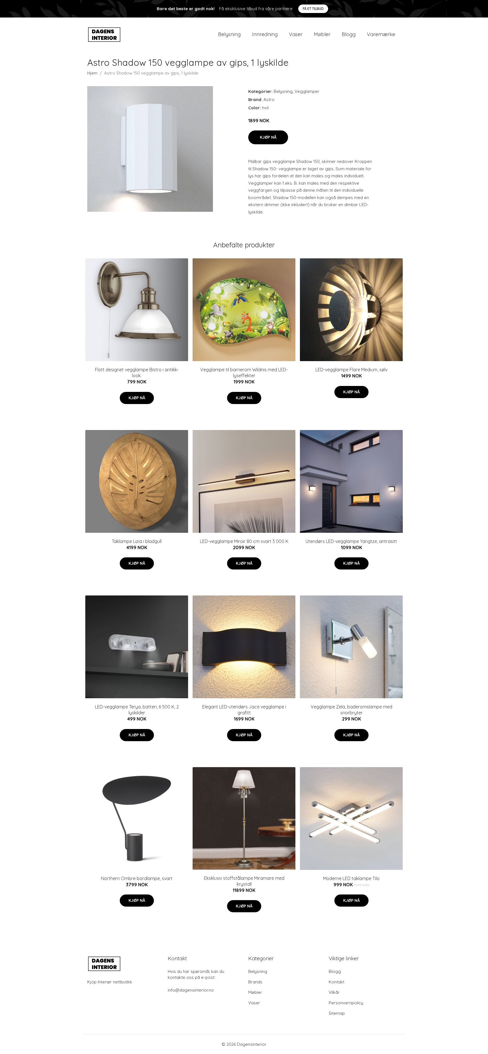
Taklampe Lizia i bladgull (137, 541)
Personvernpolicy (346, 1002)
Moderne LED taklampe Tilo (351, 878)
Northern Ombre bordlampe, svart (137, 878)
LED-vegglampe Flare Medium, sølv (351, 369)
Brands (255, 982)
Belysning (229, 34)
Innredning (265, 34)
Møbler (322, 34)
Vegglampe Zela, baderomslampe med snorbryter (351, 709)
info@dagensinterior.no (191, 990)
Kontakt (336, 982)
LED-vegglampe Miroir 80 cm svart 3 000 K (244, 541)
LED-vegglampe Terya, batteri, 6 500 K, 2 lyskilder (137, 709)
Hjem (92, 73)
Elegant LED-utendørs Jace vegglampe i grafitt (244, 709)
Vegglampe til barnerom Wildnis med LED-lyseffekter (244, 372)
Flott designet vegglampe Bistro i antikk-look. (137, 372)
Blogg (349, 34)
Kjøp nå (268, 137)
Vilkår (334, 992)
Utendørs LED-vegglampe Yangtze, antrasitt (351, 541)
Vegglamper (307, 91)
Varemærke (381, 34)
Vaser (295, 34)
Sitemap (337, 1013)
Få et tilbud (313, 8)
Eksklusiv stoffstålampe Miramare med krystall (244, 881)
